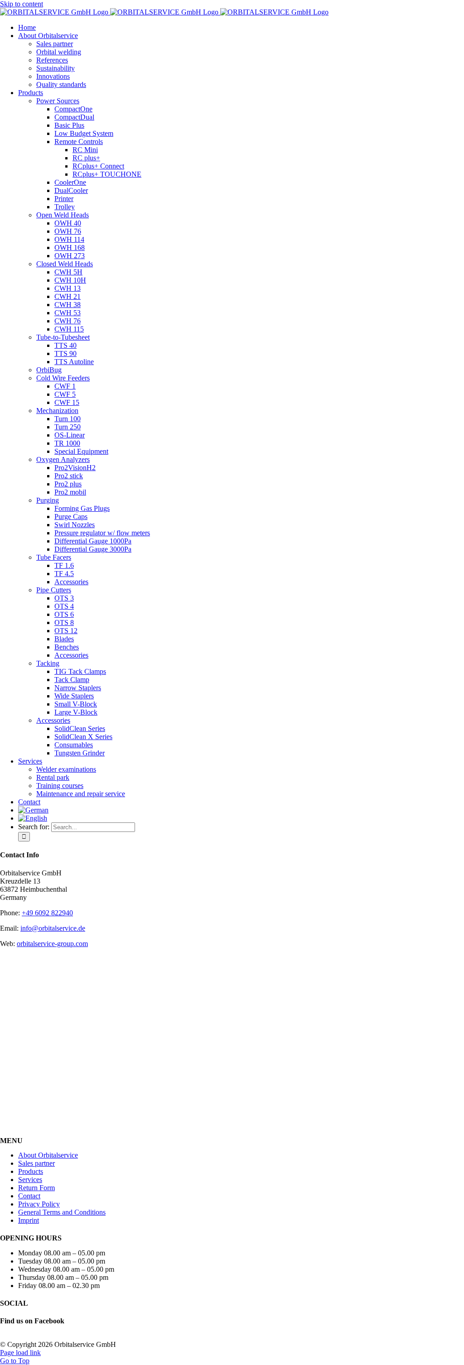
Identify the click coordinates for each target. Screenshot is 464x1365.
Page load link (20, 1352)
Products (30, 1171)
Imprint (28, 1220)
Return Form (36, 1188)
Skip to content (21, 4)
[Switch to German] (33, 810)
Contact (29, 1196)
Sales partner (36, 1163)
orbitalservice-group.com (52, 943)
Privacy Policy (39, 1204)
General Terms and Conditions (62, 1212)
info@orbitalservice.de (52, 928)
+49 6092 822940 (47, 913)
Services (30, 1179)
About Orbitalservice (48, 1155)
